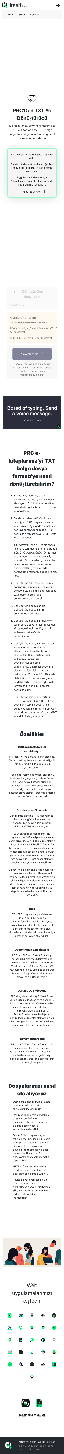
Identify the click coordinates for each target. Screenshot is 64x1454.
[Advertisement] (32, 53)
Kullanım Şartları (43, 164)
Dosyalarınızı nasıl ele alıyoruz (28, 180)
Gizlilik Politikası (25, 167)
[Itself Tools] (32, 1406)
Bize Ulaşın (34, 1449)
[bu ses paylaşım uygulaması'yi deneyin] (32, 412)
